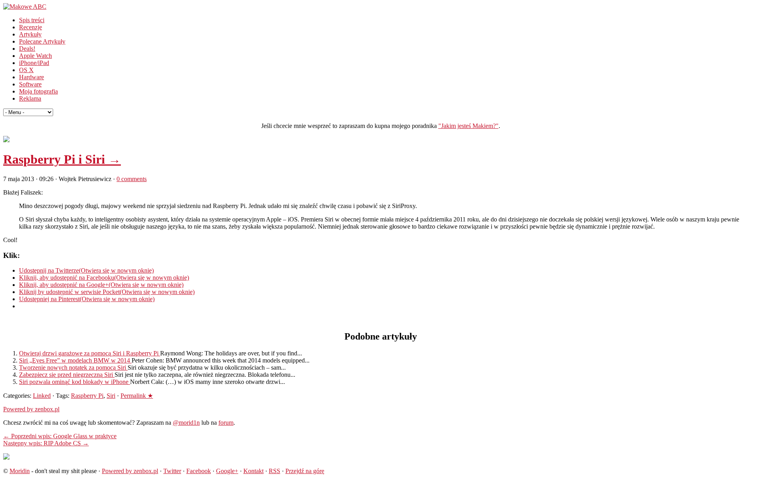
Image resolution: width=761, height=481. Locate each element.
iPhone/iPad (34, 62)
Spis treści (31, 20)
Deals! (27, 48)
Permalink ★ (136, 395)
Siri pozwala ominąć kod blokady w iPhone (74, 381)
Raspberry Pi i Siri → (62, 159)
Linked (42, 395)
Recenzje (30, 27)
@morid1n (186, 422)
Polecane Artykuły (42, 41)
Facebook (198, 471)
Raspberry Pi (87, 395)
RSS (274, 471)
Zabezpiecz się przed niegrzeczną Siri (67, 374)
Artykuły (30, 34)
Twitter (172, 471)
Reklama (30, 98)
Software (30, 84)
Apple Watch (35, 55)
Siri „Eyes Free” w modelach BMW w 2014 (75, 360)
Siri (111, 395)
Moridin (20, 471)
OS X (26, 70)
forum (225, 422)
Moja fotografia (38, 91)
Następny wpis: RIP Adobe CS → (46, 443)
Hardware (31, 77)
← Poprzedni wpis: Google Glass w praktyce (60, 436)
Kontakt (253, 471)
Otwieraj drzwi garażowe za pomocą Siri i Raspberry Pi (89, 353)
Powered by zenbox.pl (31, 409)
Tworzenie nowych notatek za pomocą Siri (73, 367)
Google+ (227, 471)
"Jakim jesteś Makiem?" (468, 125)
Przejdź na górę (304, 471)
